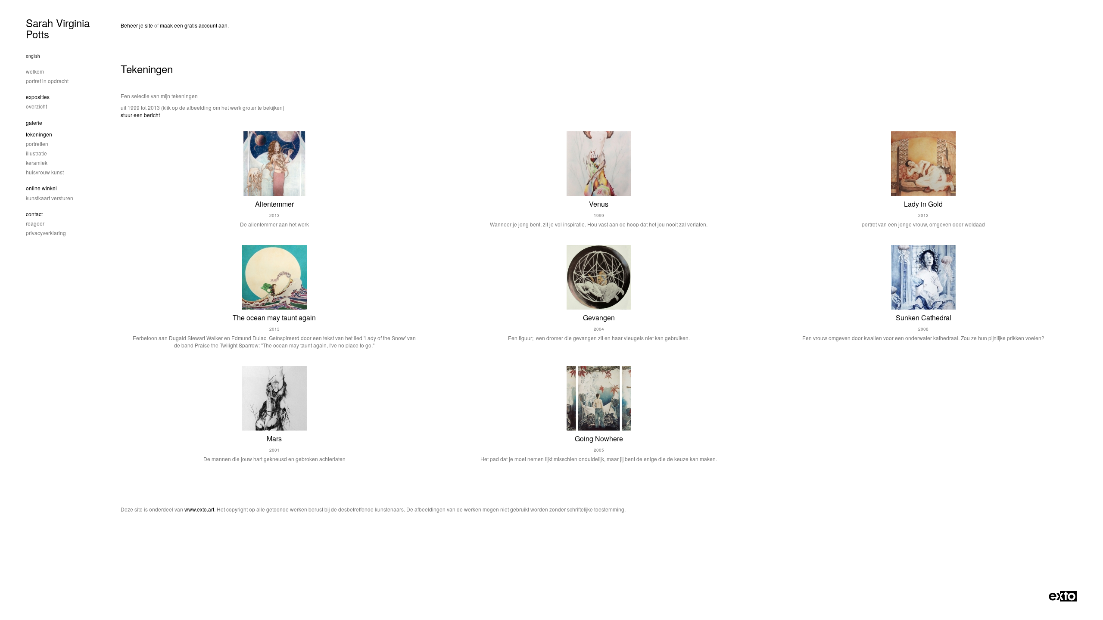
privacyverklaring (46, 232)
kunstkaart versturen (49, 198)
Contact (34, 213)
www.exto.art (199, 509)
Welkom (35, 71)
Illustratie (36, 153)
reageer (35, 223)
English (33, 56)
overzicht (36, 106)
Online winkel (41, 188)
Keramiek (36, 162)
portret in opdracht (47, 80)
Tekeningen (39, 134)
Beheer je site (137, 25)
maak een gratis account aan (193, 25)
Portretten (37, 143)
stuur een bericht (140, 114)
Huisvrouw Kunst (45, 172)
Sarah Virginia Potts (58, 28)
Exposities (38, 96)
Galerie (34, 122)
